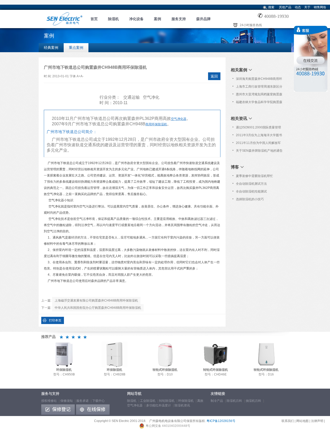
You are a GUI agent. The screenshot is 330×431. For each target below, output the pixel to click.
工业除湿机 (147, 401)
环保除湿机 (186, 401)
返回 (214, 76)
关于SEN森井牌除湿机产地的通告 (259, 150)
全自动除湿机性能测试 (251, 191)
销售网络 (320, 7)
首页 (94, 19)
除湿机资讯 (182, 405)
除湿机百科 (234, 401)
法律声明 (317, 421)
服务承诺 (82, 401)
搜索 (271, 7)
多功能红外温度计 (158, 405)
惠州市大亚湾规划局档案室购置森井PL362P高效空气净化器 (259, 95)
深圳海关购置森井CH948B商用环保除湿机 (259, 80)
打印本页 (55, 320)
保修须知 (66, 401)
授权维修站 (49, 401)
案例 (157, 19)
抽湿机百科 (253, 401)
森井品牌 (203, 19)
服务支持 (178, 19)
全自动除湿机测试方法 (251, 184)
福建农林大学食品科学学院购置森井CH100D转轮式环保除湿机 (259, 103)
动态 (298, 7)
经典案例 (51, 47)
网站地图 (302, 421)
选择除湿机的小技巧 (250, 199)
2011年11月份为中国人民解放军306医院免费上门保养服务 (258, 144)
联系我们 (288, 421)
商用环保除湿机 (156, 124)
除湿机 (113, 19)
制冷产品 (217, 401)
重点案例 (76, 47)
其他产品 (285, 7)
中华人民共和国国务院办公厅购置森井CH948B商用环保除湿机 (98, 308)
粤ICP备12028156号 (221, 421)
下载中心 (98, 401)
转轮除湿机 (167, 401)
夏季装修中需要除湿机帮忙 (254, 176)
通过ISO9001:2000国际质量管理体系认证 (258, 128)
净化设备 (136, 19)
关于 (307, 7)
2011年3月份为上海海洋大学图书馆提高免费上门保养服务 (259, 136)
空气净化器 (178, 119)
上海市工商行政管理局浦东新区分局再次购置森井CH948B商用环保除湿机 (259, 87)
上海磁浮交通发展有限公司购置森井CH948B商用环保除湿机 (96, 300)
